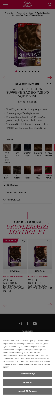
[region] (27, 364)
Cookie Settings (27, 374)
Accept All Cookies (27, 391)
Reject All (27, 383)
